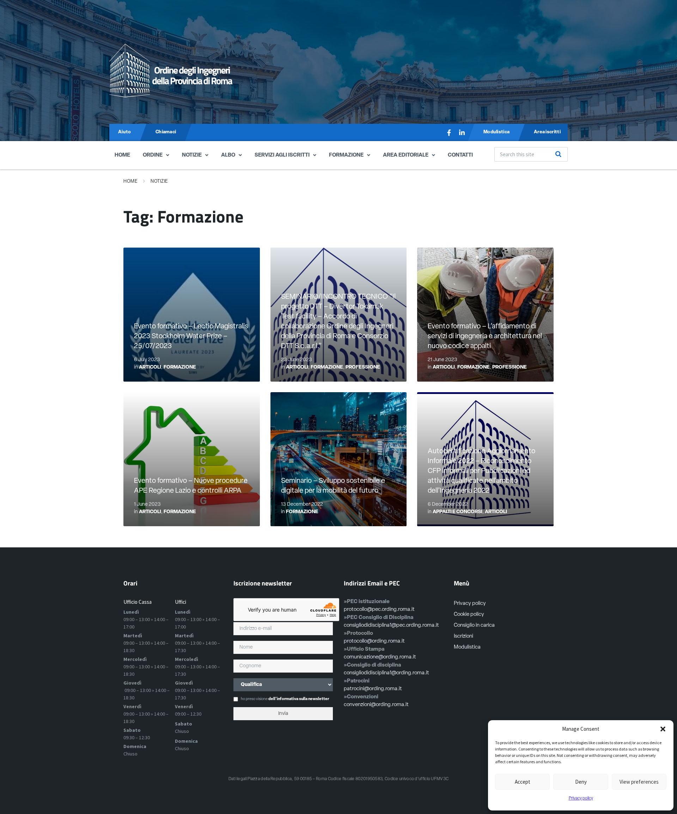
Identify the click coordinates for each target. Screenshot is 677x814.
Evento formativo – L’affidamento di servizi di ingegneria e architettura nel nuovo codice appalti (485, 336)
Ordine (153, 155)
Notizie (192, 155)
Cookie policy (469, 614)
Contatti (460, 155)
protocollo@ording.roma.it (374, 641)
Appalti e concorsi (457, 512)
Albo (228, 155)
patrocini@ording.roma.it (373, 689)
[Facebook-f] (449, 132)
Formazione (346, 155)
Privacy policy (581, 798)
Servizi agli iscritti (282, 155)
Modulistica (467, 647)
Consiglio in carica (474, 625)
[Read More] (191, 315)
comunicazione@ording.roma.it (380, 657)
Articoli (150, 367)
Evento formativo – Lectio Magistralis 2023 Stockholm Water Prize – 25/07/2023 (191, 336)
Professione (363, 367)
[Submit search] (558, 154)
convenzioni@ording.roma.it (376, 704)
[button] (662, 729)
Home (122, 155)
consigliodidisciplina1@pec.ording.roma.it (391, 625)
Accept (522, 781)
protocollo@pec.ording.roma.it (379, 609)
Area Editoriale (405, 155)
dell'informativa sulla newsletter (298, 699)
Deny (581, 781)
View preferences (639, 781)
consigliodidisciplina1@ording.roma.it (386, 673)
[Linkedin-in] (462, 132)
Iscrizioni (463, 636)
